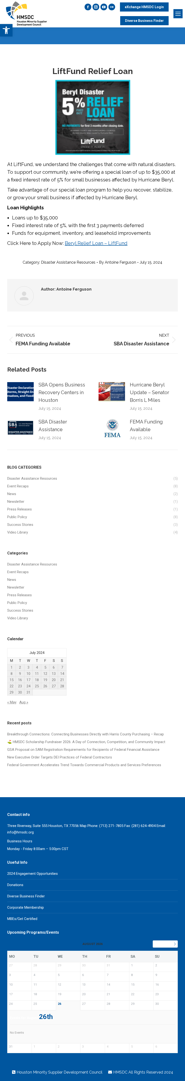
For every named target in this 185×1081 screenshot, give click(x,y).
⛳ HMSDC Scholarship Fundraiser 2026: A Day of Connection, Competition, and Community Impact (86, 742)
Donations (15, 885)
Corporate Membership (25, 907)
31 (28, 692)
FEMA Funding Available (146, 425)
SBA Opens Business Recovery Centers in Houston (62, 392)
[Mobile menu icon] (178, 13)
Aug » (23, 702)
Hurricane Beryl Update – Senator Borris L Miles (149, 392)
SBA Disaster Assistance (53, 425)
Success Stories (20, 610)
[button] (6, 30)
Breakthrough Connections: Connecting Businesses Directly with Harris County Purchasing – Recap (85, 734)
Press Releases (19, 595)
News (11, 580)
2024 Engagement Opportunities (32, 873)
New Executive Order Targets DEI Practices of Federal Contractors (59, 757)
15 (11, 680)
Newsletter (15, 587)
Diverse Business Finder (26, 896)
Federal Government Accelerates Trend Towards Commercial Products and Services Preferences (84, 765)
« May (11, 702)
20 (54, 680)
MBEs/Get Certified (22, 919)
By (117, 262)
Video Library (17, 618)
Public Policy (17, 603)
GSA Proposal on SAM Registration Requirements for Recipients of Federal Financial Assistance (83, 749)
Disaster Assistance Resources (68, 262)
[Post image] (20, 391)
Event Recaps (18, 572)
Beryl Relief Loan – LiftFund (96, 243)
